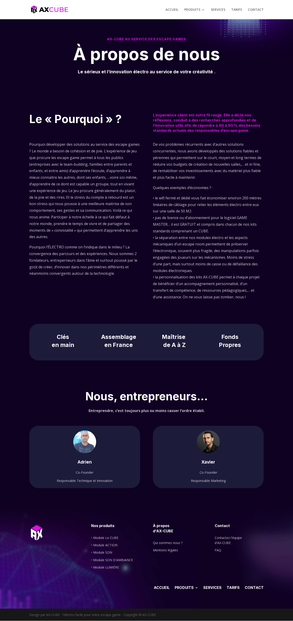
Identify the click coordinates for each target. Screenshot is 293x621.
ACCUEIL (171, 10)
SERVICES (218, 10)
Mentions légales (165, 550)
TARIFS (236, 10)
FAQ (218, 550)
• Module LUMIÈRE (105, 567)
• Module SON (101, 552)
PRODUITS (192, 10)
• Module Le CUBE (104, 538)
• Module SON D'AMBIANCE (112, 560)
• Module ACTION (104, 545)
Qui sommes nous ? (167, 543)
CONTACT (256, 10)
